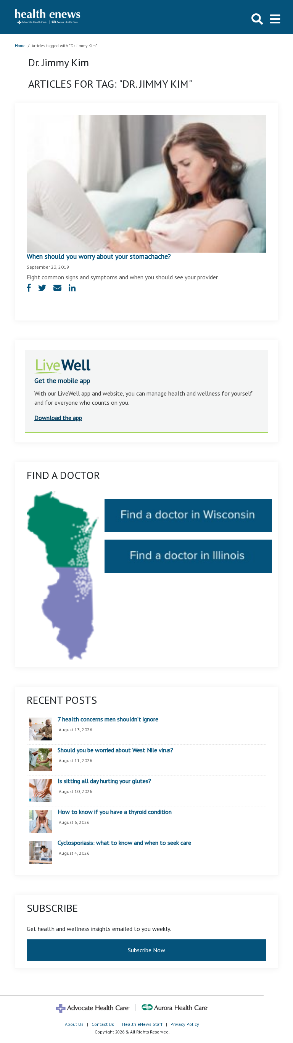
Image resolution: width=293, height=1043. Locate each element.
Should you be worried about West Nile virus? (115, 750)
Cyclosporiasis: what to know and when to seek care (124, 843)
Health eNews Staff (142, 1024)
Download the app (58, 417)
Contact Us (103, 1024)
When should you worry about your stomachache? (99, 256)
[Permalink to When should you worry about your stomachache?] (146, 183)
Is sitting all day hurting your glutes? (104, 781)
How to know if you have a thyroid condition (115, 812)
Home (20, 45)
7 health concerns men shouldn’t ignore (108, 719)
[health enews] (48, 17)
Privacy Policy (185, 1024)
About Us (74, 1024)
